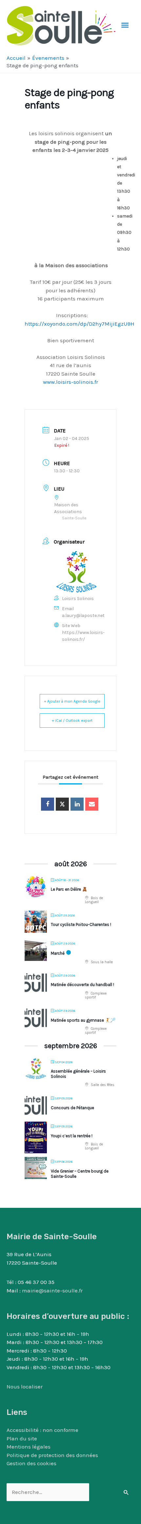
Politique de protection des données (52, 1455)
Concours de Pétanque (72, 1107)
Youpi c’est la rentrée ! (71, 1135)
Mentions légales (28, 1446)
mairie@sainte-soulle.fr (52, 1290)
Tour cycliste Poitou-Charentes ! (81, 924)
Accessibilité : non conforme (42, 1430)
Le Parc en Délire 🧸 (69, 889)
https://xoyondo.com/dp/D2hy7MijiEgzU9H (79, 323)
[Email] (91, 804)
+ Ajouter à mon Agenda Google (72, 701)
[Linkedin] (77, 804)
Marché (58, 953)
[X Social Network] (62, 804)
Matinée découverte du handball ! (82, 984)
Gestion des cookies (31, 1463)
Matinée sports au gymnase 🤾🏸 (83, 1020)
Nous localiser (25, 1386)
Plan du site (22, 1438)
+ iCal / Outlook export (72, 720)
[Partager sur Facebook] (47, 804)
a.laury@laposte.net (83, 615)
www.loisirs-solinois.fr (70, 382)
